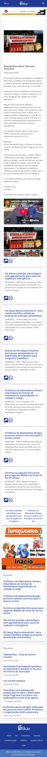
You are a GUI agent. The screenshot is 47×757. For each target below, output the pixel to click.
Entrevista (25, 735)
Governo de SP (37, 740)
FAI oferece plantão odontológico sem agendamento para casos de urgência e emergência (23, 276)
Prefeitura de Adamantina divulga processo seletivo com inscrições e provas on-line (23, 435)
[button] (41, 229)
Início (9, 735)
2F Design (31, 754)
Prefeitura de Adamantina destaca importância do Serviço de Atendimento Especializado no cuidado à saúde (23, 394)
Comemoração (10, 740)
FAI (16, 735)
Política (24, 740)
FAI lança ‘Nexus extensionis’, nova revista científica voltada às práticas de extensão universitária (24, 313)
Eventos (37, 735)
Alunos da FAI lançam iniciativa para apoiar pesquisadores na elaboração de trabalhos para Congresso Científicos (22, 354)
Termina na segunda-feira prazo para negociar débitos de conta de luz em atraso (23, 475)
